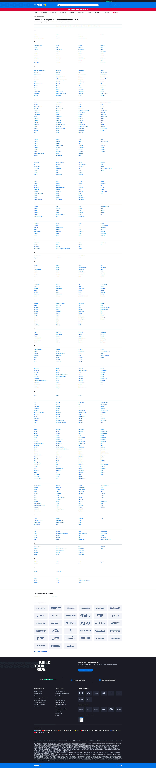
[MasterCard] (81, 693)
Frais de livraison (59, 698)
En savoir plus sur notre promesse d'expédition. (46, 753)
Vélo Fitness (54, 596)
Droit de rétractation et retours (62, 693)
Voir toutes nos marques (40, 651)
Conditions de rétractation (40, 700)
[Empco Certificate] (81, 719)
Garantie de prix (59, 711)
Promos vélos (71, 9)
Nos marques (58, 706)
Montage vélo (58, 713)
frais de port (61, 740)
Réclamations (58, 695)
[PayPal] (111, 693)
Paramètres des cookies (39, 704)
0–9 (57, 26)
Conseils (57, 715)
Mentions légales (38, 691)
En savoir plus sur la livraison (68, 750)
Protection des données (39, 702)
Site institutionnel (38, 693)
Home (35, 16)
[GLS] (104, 709)
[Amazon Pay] (119, 693)
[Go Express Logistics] (111, 709)
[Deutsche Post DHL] (81, 709)
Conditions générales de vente (41, 698)
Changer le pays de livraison (80, 744)
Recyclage (36, 706)
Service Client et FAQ (60, 691)
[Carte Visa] (89, 693)
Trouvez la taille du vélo (60, 704)
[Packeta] (119, 709)
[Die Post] (96, 709)
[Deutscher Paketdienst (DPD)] (89, 709)
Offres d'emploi (37, 695)
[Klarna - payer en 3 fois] (81, 699)
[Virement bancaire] (89, 699)
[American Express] (96, 693)
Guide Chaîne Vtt (37, 596)
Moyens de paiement (60, 700)
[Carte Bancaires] (104, 693)
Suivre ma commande (60, 702)
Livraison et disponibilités (61, 709)
